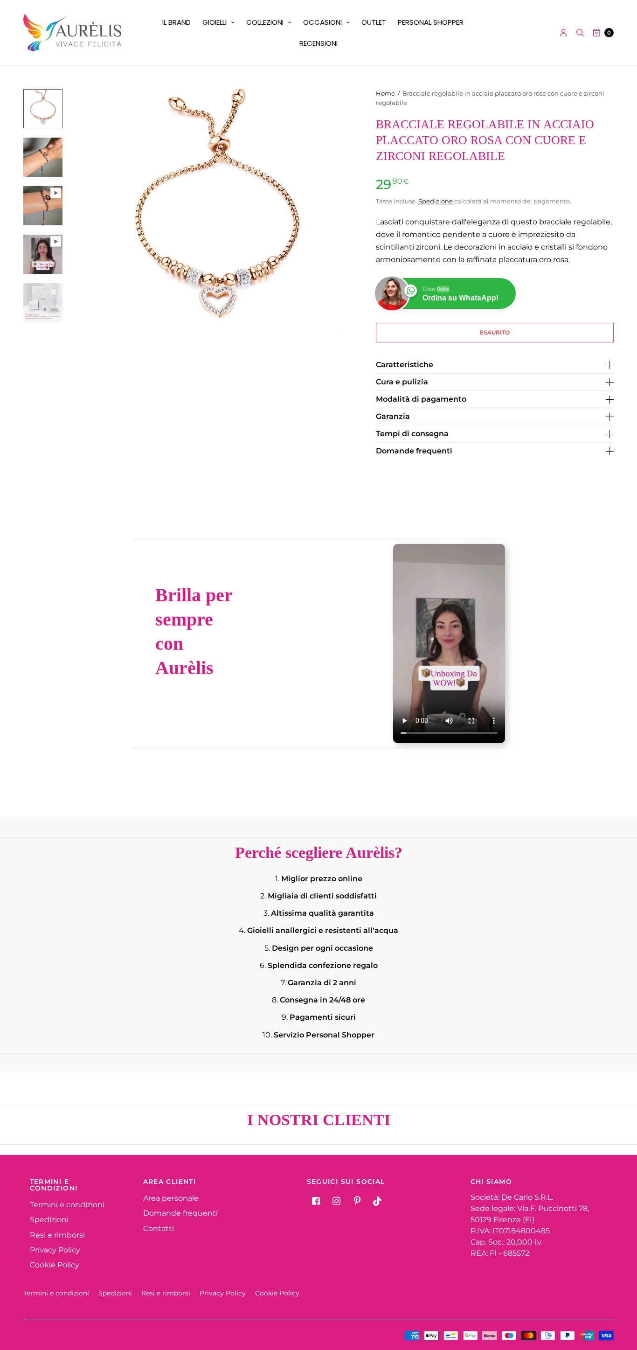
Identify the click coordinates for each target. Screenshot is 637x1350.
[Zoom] (217, 215)
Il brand (176, 22)
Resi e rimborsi (57, 1235)
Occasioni (322, 22)
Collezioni (265, 22)
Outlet (373, 22)
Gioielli (214, 22)
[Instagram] (336, 1201)
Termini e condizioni (67, 1204)
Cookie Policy (54, 1264)
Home (385, 93)
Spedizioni (49, 1219)
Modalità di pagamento (421, 399)
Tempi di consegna (412, 434)
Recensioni (318, 43)
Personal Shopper (431, 22)
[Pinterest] (357, 1201)
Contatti (158, 1228)
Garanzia (393, 416)
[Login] (563, 32)
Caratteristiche (404, 365)
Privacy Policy (55, 1250)
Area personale (171, 1198)
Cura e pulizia (402, 382)
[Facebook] (316, 1201)
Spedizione (435, 201)
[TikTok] (377, 1201)
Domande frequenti (414, 451)
